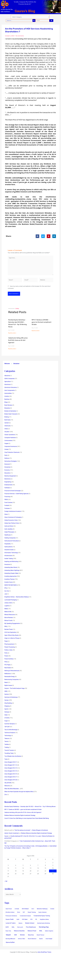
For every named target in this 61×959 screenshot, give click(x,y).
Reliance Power (32, 931)
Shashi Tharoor (40, 935)
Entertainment (8, 485)
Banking (6, 399)
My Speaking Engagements (12, 623)
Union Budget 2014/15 (10, 774)
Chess (6, 428)
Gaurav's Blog (25, 11)
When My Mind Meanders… (12, 788)
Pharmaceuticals (9, 644)
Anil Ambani (25, 908)
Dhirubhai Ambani (10, 912)
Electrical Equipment (10, 476)
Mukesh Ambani (29, 923)
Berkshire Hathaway (42, 908)
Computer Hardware (10, 437)
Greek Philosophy (9, 532)
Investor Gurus (8, 582)
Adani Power (9, 908)
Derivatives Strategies (10, 461)
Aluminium (7, 384)
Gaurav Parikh (10, 919)
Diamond (7, 464)
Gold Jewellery (8, 529)
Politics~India (8, 650)
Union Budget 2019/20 (10, 780)
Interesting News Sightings (11, 570)
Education (7, 473)
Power (6, 656)
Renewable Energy (9, 676)
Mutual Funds (8, 620)
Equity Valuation (42, 912)
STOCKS (6, 718)
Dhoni (18, 912)
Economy (7, 470)
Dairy (5, 455)
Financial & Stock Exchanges (12, 490)
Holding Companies (9, 538)
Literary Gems (8, 603)
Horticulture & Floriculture (11, 541)
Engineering (7, 482)
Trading (6, 747)
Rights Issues (8, 685)
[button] (37, 236)
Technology (7, 735)
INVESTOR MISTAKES (10, 585)
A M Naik (17, 908)
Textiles (6, 744)
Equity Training (32, 912)
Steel (5, 715)
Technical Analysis (9, 732)
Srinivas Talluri (21, 938)
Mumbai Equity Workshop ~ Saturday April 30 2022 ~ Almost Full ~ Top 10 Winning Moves (30, 806)
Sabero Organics (49, 930)
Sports (6, 709)
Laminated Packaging (10, 600)
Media (6, 608)
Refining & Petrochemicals (11, 670)
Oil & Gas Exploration (10, 632)
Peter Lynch (20, 927)
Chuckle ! (7, 431)
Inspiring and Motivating (11, 561)
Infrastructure (8, 555)
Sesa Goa (31, 935)
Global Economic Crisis (10, 520)
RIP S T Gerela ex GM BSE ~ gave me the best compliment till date (41, 322)
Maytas (20, 923)
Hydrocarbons (8, 546)
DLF (24, 912)
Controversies (8, 440)
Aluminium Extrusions (10, 387)
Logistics (7, 605)
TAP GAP (7, 726)
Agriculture (7, 381)
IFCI (31, 919)
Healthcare (7, 535)
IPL (36, 919)
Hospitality (7, 544)
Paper (6, 641)
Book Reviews (8, 405)
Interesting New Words (10, 567)
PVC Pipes (7, 664)
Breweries (7, 408)
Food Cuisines (8, 502)
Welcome (7, 363)
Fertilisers (7, 487)
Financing (7, 496)
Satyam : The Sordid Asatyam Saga (14, 688)
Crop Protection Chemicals (11, 452)
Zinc (5, 794)
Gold (18, 919)
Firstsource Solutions (11, 916)
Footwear (7, 508)
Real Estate (7, 667)
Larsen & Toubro (11, 923)
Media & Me (7, 611)
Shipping (6, 706)
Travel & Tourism (9, 750)
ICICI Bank (24, 919)
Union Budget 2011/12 (10, 765)
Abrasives (7, 375)
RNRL (40, 931)
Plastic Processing (9, 647)
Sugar (6, 721)
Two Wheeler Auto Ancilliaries (12, 756)
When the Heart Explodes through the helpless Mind (18, 791)
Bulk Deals (7, 420)
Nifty (5, 626)
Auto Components (9, 390)
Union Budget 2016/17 (10, 777)
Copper (6, 443)
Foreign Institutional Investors (12, 511)
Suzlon (41, 938)
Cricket (6, 449)
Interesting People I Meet (11, 573)
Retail (6, 682)
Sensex (6, 700)
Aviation (6, 396)
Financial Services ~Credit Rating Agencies (16, 493)
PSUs (5, 662)
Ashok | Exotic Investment (11, 833)
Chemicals (7, 426)
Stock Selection (32, 938)
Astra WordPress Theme (44, 952)
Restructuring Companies (11, 679)
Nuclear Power (8, 629)
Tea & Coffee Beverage (10, 729)
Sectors (6, 694)
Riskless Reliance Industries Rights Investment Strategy (19, 815)
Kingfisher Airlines (44, 919)
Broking (6, 417)
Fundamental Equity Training (42, 916)
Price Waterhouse (31, 927)
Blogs (6, 402)
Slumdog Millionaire (10, 938)
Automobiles (8, 393)
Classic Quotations (9, 434)
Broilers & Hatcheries (10, 411)
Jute (5, 594)
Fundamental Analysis (25, 915)
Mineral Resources (9, 614)
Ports (5, 653)
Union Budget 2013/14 (10, 771)
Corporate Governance (10, 446)
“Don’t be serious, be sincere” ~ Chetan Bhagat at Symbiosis (31, 830)
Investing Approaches (10, 576)
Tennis (6, 741)
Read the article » (12, 333)
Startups (6, 712)
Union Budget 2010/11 (10, 762)
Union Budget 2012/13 (10, 768)
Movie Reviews (8, 617)
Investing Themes (9, 579)
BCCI (33, 908)
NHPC (7, 927)
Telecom (6, 738)
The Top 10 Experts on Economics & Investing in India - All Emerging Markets (25, 846)
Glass (6, 514)
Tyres (5, 759)
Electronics (7, 479)
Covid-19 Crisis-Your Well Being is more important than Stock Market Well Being (26, 818)
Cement (6, 423)
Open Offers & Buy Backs (11, 635)
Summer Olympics (9, 723)
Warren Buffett (10, 942)
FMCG (6, 499)
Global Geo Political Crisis (11, 523)
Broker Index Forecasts (10, 414)
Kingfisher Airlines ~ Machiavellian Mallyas (16, 597)
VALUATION (7, 782)
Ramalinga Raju (44, 927)
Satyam (8, 935)
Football (6, 505)
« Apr (5, 881)
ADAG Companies (9, 378)
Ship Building (8, 703)
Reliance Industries (19, 931)
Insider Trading (8, 558)
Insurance (7, 564)
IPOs (5, 588)
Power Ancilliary (8, 659)
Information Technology (11, 552)
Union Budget (49, 938)
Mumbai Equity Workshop (43, 923)
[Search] (33, 20)
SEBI (5, 691)
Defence (6, 458)
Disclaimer (16, 363)
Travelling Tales (8, 753)
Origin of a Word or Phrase (11, 638)
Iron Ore (6, 591)
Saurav (6, 836)
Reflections (7, 673)
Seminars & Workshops (10, 697)
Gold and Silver (8, 526)
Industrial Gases (9, 549)
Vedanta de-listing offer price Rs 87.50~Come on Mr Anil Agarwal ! (18, 340)
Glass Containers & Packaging (12, 517)
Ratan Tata (8, 930)
